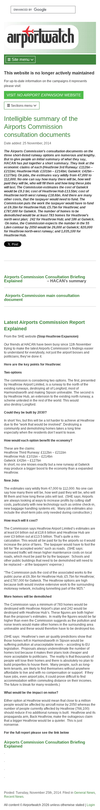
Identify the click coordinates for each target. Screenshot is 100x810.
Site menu (20, 59)
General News (84, 793)
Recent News (13, 797)
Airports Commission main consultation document (41, 297)
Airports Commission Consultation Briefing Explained (44, 279)
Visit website (44, 95)
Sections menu (21, 106)
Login (91, 805)
